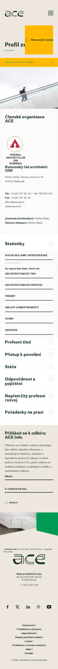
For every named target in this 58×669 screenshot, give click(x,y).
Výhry (9, 319)
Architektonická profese (23, 285)
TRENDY (10, 296)
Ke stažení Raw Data (16, 269)
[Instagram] (38, 607)
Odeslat (13, 503)
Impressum (28, 625)
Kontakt (29, 653)
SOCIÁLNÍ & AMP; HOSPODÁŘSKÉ (26, 255)
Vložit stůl (34, 269)
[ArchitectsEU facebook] (7, 607)
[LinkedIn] (28, 607)
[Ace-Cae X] (17, 607)
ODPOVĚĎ (11, 330)
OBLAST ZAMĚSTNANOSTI (22, 307)
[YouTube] (49, 607)
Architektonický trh (20, 274)
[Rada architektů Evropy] (29, 559)
